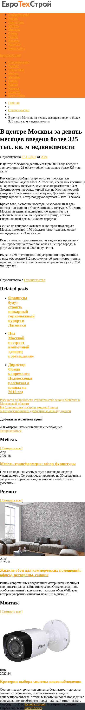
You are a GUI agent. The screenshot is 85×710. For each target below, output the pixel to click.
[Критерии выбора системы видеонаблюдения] (36, 666)
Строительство (18, 15)
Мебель (13, 26)
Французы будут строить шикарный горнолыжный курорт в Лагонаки (21, 311)
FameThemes (33, 708)
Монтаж (14, 29)
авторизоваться (10, 430)
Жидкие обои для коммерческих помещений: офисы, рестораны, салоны (40, 572)
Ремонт (13, 18)
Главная (13, 102)
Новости (14, 44)
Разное (13, 37)
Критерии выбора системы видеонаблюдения (40, 681)
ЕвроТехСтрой (10, 55)
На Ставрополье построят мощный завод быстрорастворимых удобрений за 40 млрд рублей (35, 409)
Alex (44, 157)
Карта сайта (16, 48)
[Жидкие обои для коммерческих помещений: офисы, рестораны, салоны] (42, 555)
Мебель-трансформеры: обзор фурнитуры (38, 464)
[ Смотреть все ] (11, 448)
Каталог (14, 41)
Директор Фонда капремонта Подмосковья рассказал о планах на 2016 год (20, 378)
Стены (13, 33)
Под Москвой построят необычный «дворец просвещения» (21, 344)
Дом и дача (16, 22)
